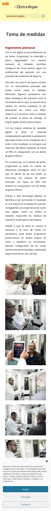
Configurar (25, 504)
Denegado (25, 496)
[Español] (7, 3)
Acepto (25, 489)
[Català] (4, 3)
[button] (46, 461)
